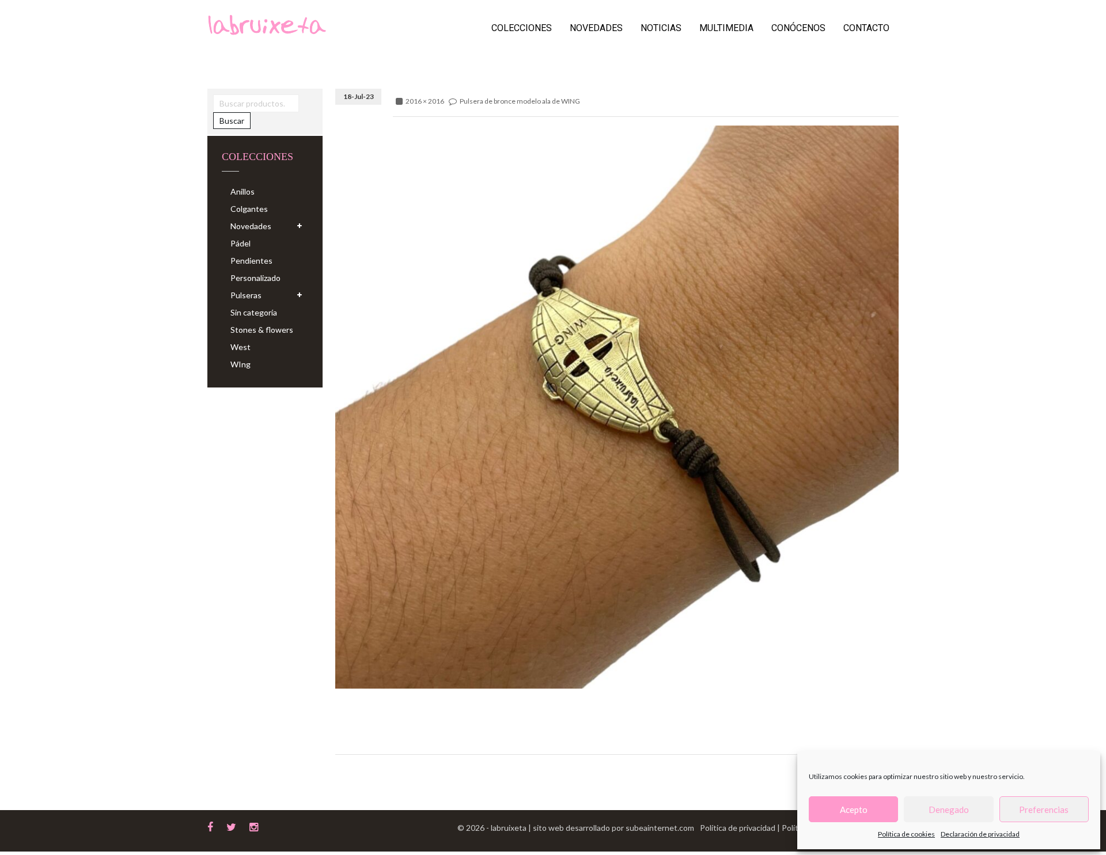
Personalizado (255, 278)
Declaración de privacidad (980, 834)
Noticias (661, 27)
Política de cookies (906, 834)
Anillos (242, 191)
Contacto (866, 27)
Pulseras (246, 295)
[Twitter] (231, 826)
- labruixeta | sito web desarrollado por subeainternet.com (590, 828)
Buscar (231, 121)
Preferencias (1044, 809)
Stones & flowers (261, 330)
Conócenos (798, 27)
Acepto (854, 809)
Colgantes (249, 209)
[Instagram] (253, 826)
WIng (240, 364)
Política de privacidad (738, 828)
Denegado (949, 809)
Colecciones (521, 27)
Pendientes (251, 260)
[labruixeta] (266, 24)
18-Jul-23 (358, 96)
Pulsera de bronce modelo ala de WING (520, 101)
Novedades (596, 27)
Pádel (240, 243)
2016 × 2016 (425, 101)
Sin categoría (253, 312)
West (240, 347)
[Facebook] (210, 826)
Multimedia (726, 27)
